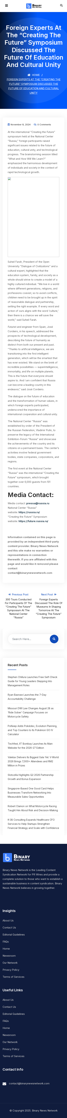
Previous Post (18, 606)
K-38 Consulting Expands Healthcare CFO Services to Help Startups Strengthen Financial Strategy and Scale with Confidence (33, 823)
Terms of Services (13, 976)
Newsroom (9, 955)
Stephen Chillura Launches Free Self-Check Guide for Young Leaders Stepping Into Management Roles (32, 681)
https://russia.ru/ (29, 512)
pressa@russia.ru (37, 503)
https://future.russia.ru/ (33, 521)
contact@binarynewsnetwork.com (29, 1083)
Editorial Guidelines (14, 934)
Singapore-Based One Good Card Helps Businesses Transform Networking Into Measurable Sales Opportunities (31, 792)
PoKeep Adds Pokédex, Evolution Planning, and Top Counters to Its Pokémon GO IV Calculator (32, 730)
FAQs (6, 941)
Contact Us (9, 927)
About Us (8, 920)
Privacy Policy (11, 969)
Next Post (48, 606)
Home (35, 75)
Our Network (10, 962)
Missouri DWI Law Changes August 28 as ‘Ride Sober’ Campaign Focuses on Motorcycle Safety (31, 712)
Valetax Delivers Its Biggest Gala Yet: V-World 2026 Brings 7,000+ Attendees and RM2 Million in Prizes (33, 761)
